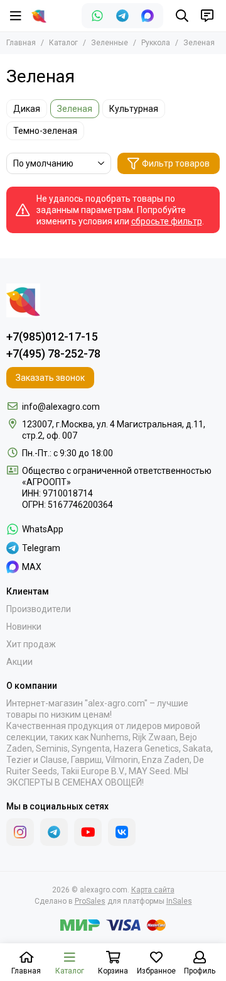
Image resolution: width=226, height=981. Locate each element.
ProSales (90, 901)
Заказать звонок (50, 378)
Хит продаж (31, 644)
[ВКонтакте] (122, 832)
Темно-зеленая (45, 131)
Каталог (63, 42)
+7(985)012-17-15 (52, 336)
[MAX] (147, 15)
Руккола (155, 42)
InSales (179, 901)
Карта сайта (153, 889)
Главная (21, 42)
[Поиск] (182, 15)
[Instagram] (20, 832)
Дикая (26, 109)
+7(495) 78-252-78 (53, 353)
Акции (19, 662)
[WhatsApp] (97, 15)
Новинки (23, 627)
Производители (38, 609)
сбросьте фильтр (166, 221)
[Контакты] (207, 15)
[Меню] (15, 15)
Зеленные (109, 42)
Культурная (133, 109)
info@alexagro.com (61, 407)
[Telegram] (122, 15)
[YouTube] (88, 832)
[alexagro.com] (38, 15)
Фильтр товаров (176, 163)
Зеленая (74, 109)
